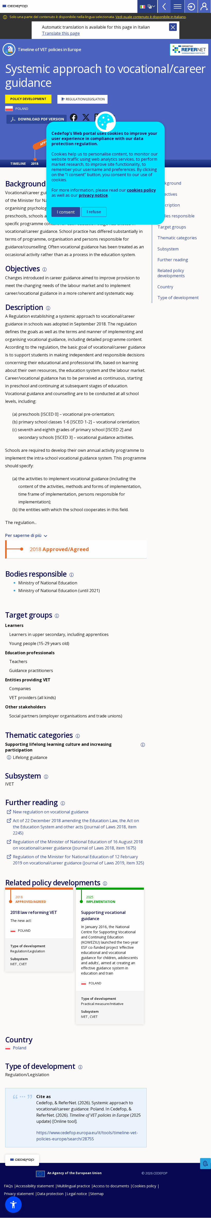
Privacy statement (19, 1193)
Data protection (50, 1193)
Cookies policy (144, 1185)
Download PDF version (41, 119)
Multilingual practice (73, 1185)
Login (191, 6)
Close (173, 27)
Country (165, 287)
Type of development (178, 297)
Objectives (167, 194)
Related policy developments (171, 273)
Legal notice (77, 1193)
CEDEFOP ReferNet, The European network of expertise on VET (189, 50)
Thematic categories (177, 238)
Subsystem (168, 249)
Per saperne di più (23, 535)
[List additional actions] (153, 6)
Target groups (171, 227)
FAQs (8, 1185)
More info (44, 269)
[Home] (15, 6)
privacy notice (93, 195)
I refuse (94, 212)
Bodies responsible (176, 216)
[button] (73, 117)
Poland (19, 1048)
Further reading (172, 260)
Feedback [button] (205, 1163)
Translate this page (61, 33)
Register (204, 6)
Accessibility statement (35, 1185)
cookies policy (141, 190)
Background (169, 183)
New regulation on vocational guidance (51, 812)
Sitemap (97, 1193)
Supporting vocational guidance (103, 915)
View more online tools (164, 6)
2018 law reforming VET (33, 912)
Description (168, 205)
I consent (66, 212)
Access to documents (111, 1185)
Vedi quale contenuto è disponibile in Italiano (151, 16)
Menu (177, 6)
